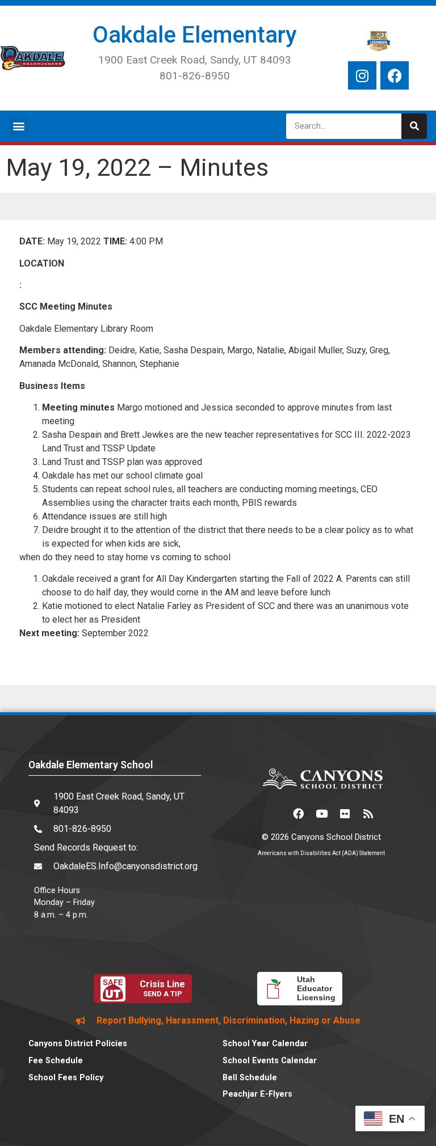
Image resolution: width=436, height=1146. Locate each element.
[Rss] (368, 813)
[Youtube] (321, 813)
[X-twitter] (275, 813)
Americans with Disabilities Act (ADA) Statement (321, 853)
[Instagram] (362, 75)
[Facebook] (394, 75)
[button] (18, 126)
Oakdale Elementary (195, 35)
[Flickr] (344, 813)
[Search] (414, 126)
